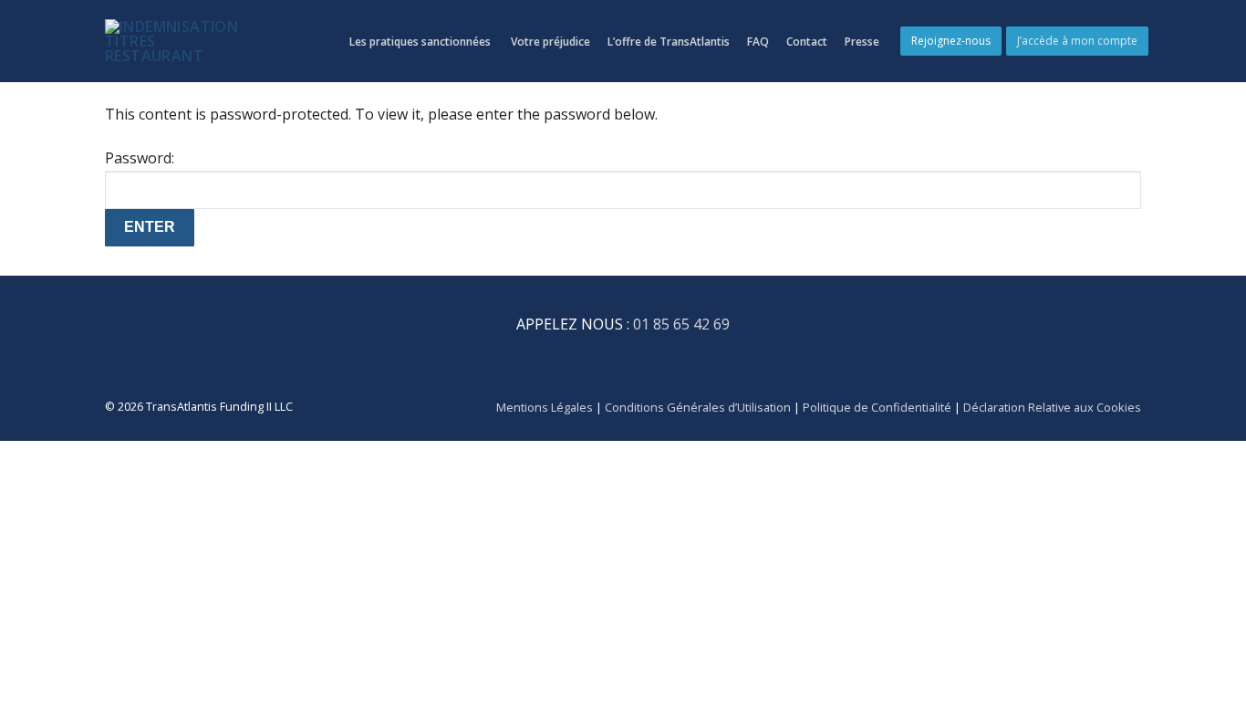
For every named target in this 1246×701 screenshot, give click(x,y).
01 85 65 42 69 (681, 324)
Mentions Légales (544, 407)
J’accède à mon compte (1077, 40)
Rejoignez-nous (951, 40)
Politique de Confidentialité (878, 407)
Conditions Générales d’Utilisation (698, 407)
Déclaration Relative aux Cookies (1052, 407)
